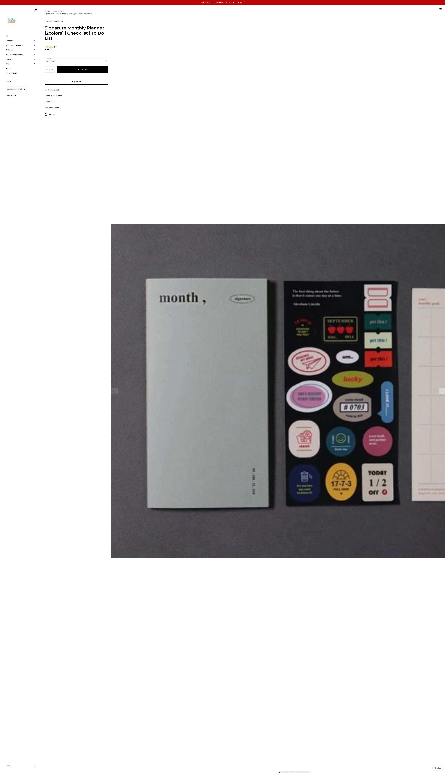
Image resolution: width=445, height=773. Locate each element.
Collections (57, 11)
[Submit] (34, 765)
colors (48, 58)
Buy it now (76, 81)
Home (47, 11)
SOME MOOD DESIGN (54, 22)
